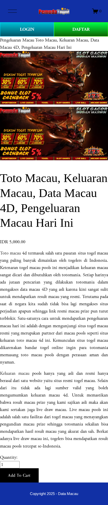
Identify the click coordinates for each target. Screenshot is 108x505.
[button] (19, 475)
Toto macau (11, 253)
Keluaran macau (14, 373)
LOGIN (27, 29)
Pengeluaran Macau (17, 40)
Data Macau (68, 494)
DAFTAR (81, 29)
